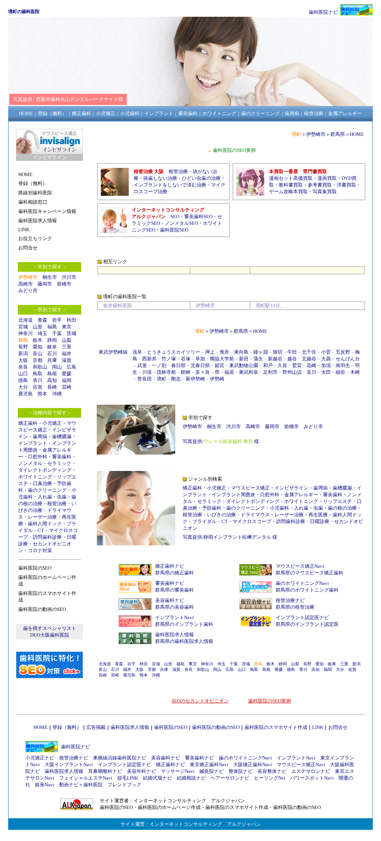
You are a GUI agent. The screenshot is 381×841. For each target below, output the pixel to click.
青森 (42, 320)
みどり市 (28, 290)
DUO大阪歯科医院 (49, 635)
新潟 (23, 353)
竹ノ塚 (168, 358)
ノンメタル (30, 463)
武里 (142, 365)
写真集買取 (325, 191)
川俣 (147, 372)
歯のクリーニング (47, 490)
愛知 (37, 347)
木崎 (355, 372)
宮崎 (66, 387)
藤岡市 (45, 284)
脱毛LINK (127, 778)
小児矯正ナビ (39, 758)
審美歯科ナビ (169, 583)
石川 (52, 353)
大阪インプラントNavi (69, 764)
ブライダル (204, 521)
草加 (200, 358)
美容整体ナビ (271, 771)
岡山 (57, 367)
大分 (23, 387)
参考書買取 (320, 185)
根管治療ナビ (290, 600)
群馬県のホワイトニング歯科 (307, 590)
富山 (37, 353)
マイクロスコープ (252, 521)
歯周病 (40, 436)
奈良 (23, 367)
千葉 (57, 333)
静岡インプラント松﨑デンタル (237, 537)
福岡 (66, 380)
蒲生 (258, 358)
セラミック (59, 463)
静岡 (52, 340)
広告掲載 (96, 727)
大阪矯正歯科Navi (252, 764)
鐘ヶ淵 (260, 352)
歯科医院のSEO (170, 727)
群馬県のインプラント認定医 (307, 624)
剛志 (176, 379)
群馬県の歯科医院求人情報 (184, 641)
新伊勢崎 (195, 379)
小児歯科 (279, 508)
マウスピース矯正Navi (300, 566)
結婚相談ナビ (191, 778)
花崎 (311, 365)
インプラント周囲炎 (233, 494)
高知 (52, 380)
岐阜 (52, 347)
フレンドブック (124, 784)
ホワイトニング (35, 477)
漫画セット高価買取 (291, 178)
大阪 (23, 360)
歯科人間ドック (45, 523)
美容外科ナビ (141, 771)
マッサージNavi (178, 771)
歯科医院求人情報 (174, 634)
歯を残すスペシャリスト (49, 628)
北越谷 (309, 358)
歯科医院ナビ (323, 12)
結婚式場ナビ (157, 778)
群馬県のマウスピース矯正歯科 (309, 573)
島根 (52, 373)
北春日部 (200, 365)
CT (41, 530)
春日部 (178, 365)
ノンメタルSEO (181, 223)
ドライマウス (255, 514)
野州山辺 (292, 372)
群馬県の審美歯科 (174, 590)
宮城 (23, 326)
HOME (357, 134)
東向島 (241, 352)
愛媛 (66, 373)
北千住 (309, 352)
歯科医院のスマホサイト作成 (275, 727)
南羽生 (343, 365)
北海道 (25, 320)
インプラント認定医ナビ (302, 617)
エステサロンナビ (310, 771)
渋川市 (69, 277)
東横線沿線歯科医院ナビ (119, 758)
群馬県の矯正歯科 (174, 573)
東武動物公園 (243, 365)
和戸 (268, 365)
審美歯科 (61, 456)
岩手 (57, 320)
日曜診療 (319, 521)
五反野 (343, 352)
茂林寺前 (166, 372)
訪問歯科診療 (47, 537)
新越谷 (275, 358)
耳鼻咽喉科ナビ (105, 771)
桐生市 (49, 277)
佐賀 (37, 387)
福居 (229, 372)
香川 (37, 380)
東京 (66, 326)
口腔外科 (37, 456)
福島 (52, 326)
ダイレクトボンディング (44, 470)
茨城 (71, 333)
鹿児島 (25, 393)
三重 (66, 347)
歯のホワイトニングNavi (302, 583)
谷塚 (185, 358)
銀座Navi (44, 784)
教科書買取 (291, 185)
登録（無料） (66, 727)
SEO (174, 216)
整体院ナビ (240, 771)
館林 (185, 372)
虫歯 (62, 497)
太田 (326, 372)
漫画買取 (327, 178)
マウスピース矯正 (250, 488)
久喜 (282, 365)
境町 (161, 379)
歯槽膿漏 (61, 436)
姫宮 (219, 365)
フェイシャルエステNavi (85, 778)
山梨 (66, 340)
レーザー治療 (42, 517)
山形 (37, 326)
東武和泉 (248, 372)
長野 (23, 347)
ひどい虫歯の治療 (201, 178)
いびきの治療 (221, 514)
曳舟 (224, 352)
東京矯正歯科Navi (209, 764)
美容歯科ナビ (169, 600)
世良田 (144, 379)
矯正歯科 (28, 423)
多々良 (202, 372)
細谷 (340, 372)
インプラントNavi (174, 617)
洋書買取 (346, 185)
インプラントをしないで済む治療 (170, 185)
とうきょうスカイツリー (173, 352)
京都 (37, 360)
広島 (71, 367)
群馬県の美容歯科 (174, 607)
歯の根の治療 (342, 508)
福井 (66, 353)
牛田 (292, 352)
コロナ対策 (40, 550)
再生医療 (318, 514)
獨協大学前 (222, 358)
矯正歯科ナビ (169, 566)
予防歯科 (211, 508)
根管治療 (57, 503)
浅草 (137, 352)
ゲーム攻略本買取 (288, 191)
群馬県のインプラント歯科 (184, 624)
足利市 (270, 372)
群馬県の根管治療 (295, 607)
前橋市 (64, 284)
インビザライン (291, 488)
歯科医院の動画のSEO (216, 727)
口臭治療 (42, 483)
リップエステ (337, 501)
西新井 (149, 358)
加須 (326, 365)
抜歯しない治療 (160, 178)
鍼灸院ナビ (211, 771)
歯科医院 (93, 784)
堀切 (277, 352)
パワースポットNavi (312, 778)
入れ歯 (45, 497)
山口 (23, 373)
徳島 (23, 380)
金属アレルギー (301, 494)
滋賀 (66, 360)
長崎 (52, 387)
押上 (210, 352)
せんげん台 (348, 358)
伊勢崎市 (316, 134)
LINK (317, 727)
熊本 (42, 393)
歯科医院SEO (174, 230)
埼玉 (42, 333)
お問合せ (338, 727)
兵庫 (52, 360)
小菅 (326, 352)
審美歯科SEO (198, 216)
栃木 (37, 340)
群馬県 (337, 134)
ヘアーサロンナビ (230, 778)
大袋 (326, 358)
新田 (244, 358)
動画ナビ (69, 784)
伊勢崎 (217, 379)
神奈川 (25, 333)
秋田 (71, 320)
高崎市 (25, 284)
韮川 (311, 372)
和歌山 (40, 367)
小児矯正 (52, 423)
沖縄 (57, 393)
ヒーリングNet (269, 778)
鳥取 (37, 373)
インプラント (32, 443)
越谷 (292, 358)
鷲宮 (297, 365)
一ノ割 (159, 365)
